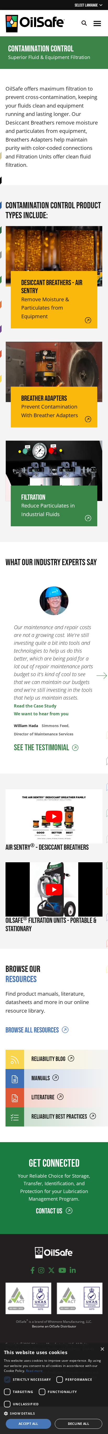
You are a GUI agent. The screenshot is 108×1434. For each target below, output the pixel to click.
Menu (97, 23)
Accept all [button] (28, 1423)
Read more (34, 1370)
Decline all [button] (78, 1423)
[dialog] (54, 1389)
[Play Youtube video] (54, 816)
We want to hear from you (41, 714)
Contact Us (49, 1211)
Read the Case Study (35, 706)
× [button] (102, 1349)
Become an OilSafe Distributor (54, 1326)
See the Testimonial (42, 748)
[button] (54, 1413)
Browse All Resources (32, 1030)
